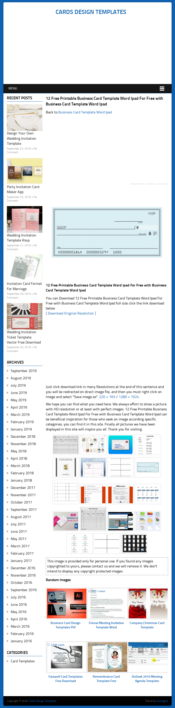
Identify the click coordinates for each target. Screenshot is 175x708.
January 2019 (21, 429)
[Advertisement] (91, 50)
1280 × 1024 (129, 397)
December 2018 (23, 436)
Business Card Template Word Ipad (85, 112)
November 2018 (23, 444)
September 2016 (24, 590)
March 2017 (20, 546)
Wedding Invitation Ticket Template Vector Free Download (24, 337)
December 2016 (23, 568)
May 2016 (18, 612)
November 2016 (23, 575)
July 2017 (18, 524)
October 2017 (21, 502)
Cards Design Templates (91, 12)
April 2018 (19, 458)
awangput (162, 701)
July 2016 (18, 597)
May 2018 (18, 451)
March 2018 (20, 466)
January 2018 (21, 480)
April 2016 (19, 619)
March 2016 (20, 626)
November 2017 (23, 495)
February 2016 (22, 634)
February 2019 (22, 422)
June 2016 (19, 604)
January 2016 (21, 641)
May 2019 (18, 400)
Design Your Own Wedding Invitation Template (21, 138)
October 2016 (21, 582)
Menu (12, 88)
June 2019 (19, 393)
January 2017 (21, 561)
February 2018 (22, 473)
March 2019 (20, 414)
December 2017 (23, 487)
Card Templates (23, 661)
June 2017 (19, 531)
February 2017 (22, 553)
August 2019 (21, 378)
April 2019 (19, 407)
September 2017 (24, 509)
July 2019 (18, 385)
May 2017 (18, 539)
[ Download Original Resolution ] (71, 313)
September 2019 (24, 371)
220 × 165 (107, 397)
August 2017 (21, 517)
